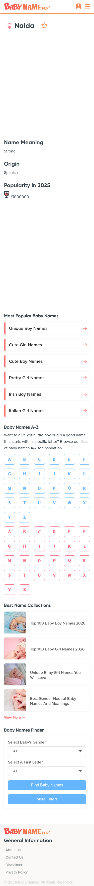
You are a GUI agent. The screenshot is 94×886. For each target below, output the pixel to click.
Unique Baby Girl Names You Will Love (55, 675)
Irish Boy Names (25, 394)
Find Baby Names (47, 785)
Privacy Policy (17, 872)
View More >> (14, 717)
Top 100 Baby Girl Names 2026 (57, 649)
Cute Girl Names (25, 345)
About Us (13, 850)
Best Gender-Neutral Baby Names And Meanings (53, 701)
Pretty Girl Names (26, 377)
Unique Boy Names (28, 328)
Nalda (25, 26)
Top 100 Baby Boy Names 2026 (57, 623)
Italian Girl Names (26, 410)
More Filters (47, 799)
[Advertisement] (47, 84)
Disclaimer (14, 865)
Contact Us (15, 857)
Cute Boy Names (26, 361)
